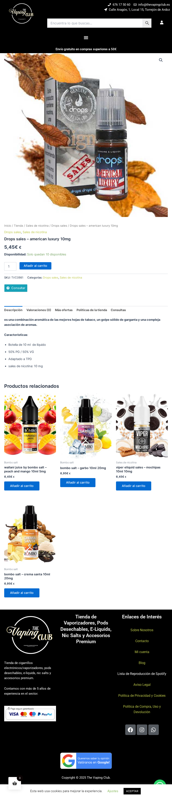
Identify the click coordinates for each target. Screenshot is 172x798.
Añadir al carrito (35, 266)
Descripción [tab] (13, 310)
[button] (86, 37)
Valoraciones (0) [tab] (38, 310)
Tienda (18, 225)
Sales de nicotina (37, 225)
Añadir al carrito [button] (22, 486)
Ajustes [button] (112, 791)
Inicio (7, 225)
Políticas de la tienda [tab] (92, 310)
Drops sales (59, 225)
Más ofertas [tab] (64, 310)
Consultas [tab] (118, 310)
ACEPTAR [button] (132, 791)
